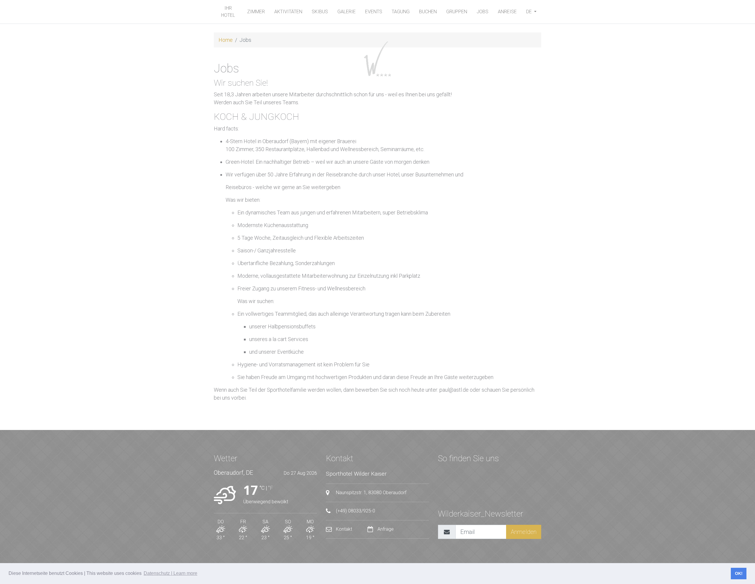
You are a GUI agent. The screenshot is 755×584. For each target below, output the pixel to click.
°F (270, 488)
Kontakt (344, 529)
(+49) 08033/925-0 (355, 511)
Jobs (482, 11)
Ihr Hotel (228, 11)
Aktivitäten (288, 11)
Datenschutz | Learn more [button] (170, 573)
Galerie (346, 11)
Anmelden (523, 531)
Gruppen (456, 11)
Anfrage (385, 529)
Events (373, 11)
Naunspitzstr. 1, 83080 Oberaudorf (370, 492)
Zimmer (256, 11)
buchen (428, 11)
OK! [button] (739, 573)
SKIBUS (320, 11)
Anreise (507, 11)
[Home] (377, 59)
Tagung (401, 11)
